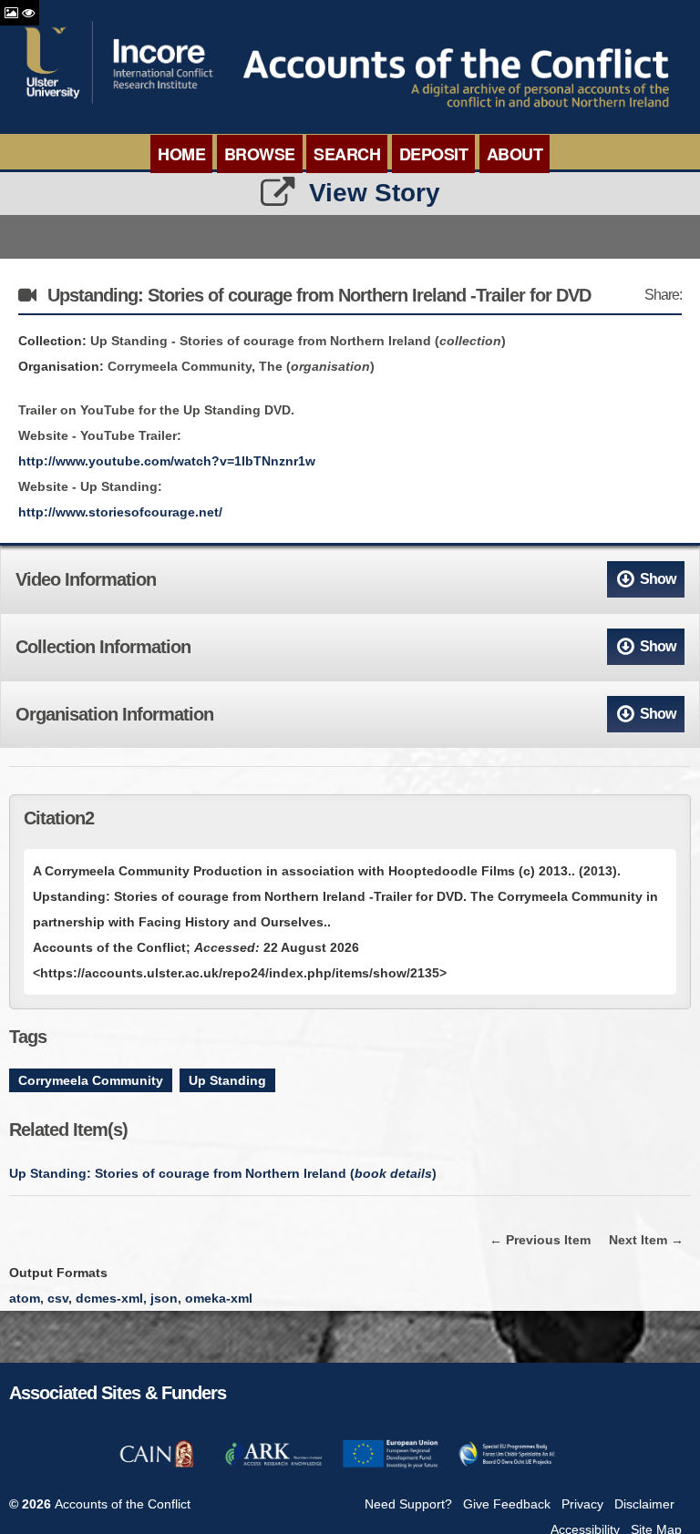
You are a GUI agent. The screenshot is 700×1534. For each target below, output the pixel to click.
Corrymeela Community (90, 1080)
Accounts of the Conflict (122, 1504)
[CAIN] (157, 1464)
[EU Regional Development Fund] (390, 1464)
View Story (374, 193)
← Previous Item (540, 1239)
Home (181, 154)
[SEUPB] (507, 1464)
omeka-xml (218, 1298)
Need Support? (408, 1504)
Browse (259, 154)
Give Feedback (507, 1504)
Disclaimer (644, 1504)
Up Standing (227, 1080)
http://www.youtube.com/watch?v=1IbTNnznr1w (166, 461)
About (515, 154)
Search (347, 154)
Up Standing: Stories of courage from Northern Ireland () (223, 1173)
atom (24, 1298)
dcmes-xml (109, 1298)
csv (57, 1298)
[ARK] (273, 1464)
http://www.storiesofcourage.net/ (120, 512)
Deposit (433, 154)
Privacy (582, 1504)
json (164, 1298)
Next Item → (646, 1239)
